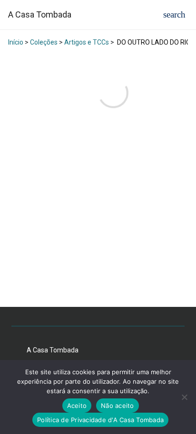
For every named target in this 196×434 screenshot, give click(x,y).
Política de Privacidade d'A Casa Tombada (100, 420)
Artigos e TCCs (86, 42)
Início (15, 42)
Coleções (44, 42)
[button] (174, 14)
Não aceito (117, 405)
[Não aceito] (184, 397)
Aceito (77, 405)
